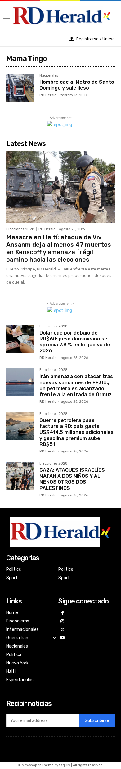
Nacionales (48, 75)
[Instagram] (62, 621)
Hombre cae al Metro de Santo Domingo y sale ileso (76, 85)
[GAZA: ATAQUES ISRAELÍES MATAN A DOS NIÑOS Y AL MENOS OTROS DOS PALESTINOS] (20, 476)
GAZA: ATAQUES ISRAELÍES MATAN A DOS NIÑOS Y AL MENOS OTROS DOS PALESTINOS (72, 479)
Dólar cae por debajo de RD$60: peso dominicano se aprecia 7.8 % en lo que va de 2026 (74, 342)
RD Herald (47, 95)
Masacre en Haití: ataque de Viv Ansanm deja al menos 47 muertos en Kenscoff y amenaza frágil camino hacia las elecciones (58, 248)
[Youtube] (62, 638)
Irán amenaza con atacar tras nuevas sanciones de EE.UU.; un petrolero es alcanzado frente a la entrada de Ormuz (76, 385)
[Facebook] (62, 613)
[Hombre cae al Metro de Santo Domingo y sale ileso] (20, 88)
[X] (62, 630)
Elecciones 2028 (20, 229)
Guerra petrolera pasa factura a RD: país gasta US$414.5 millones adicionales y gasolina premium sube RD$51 (76, 432)
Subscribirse (97, 720)
